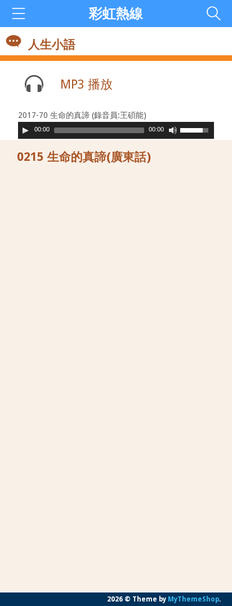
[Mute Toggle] (172, 130)
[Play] (25, 130)
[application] (116, 130)
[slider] (197, 129)
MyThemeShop (193, 599)
